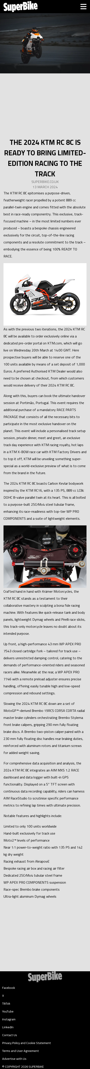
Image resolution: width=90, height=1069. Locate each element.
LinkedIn (8, 1027)
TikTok (6, 1003)
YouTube (8, 1011)
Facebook (8, 987)
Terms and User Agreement (20, 1050)
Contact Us (9, 1035)
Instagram (9, 1019)
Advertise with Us (14, 1058)
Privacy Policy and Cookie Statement (26, 1043)
